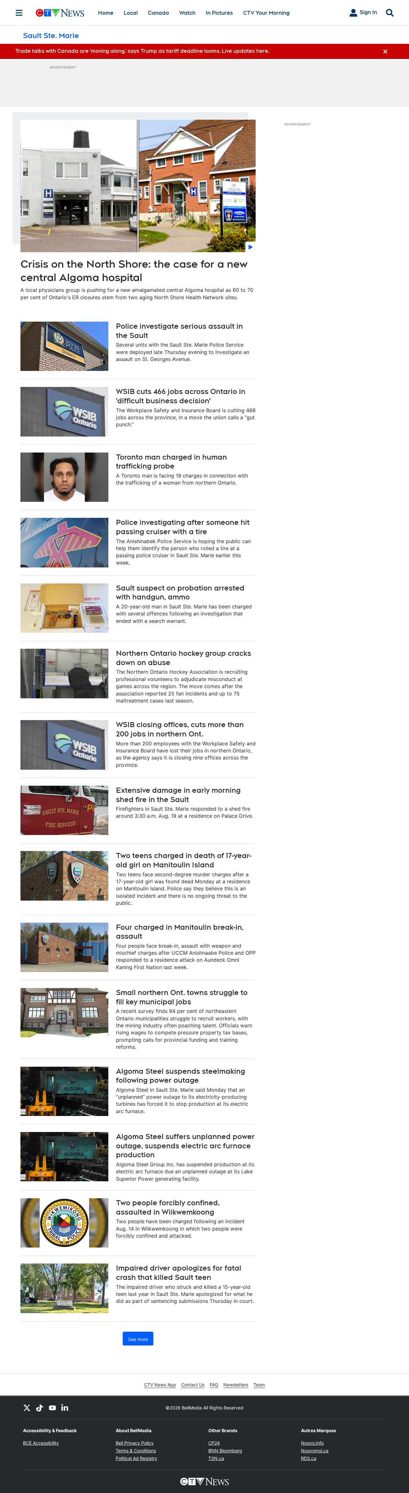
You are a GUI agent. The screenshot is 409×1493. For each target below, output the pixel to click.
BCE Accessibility (41, 1443)
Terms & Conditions (136, 1450)
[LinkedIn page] (65, 1407)
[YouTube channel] (52, 1407)
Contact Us (192, 1384)
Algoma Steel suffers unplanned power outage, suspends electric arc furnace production (185, 1145)
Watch (187, 13)
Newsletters (235, 1384)
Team (259, 1384)
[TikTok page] (39, 1407)
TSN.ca (216, 1458)
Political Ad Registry (136, 1458)
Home (105, 13)
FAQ (214, 1384)
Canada (158, 13)
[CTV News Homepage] (60, 13)
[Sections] (19, 12)
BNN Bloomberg (225, 1450)
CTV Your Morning (266, 13)
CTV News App (160, 1384)
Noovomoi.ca (314, 1450)
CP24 (214, 1443)
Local (131, 13)
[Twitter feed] (27, 1407)
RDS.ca (308, 1458)
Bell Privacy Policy (135, 1443)
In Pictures (219, 13)
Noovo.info (312, 1443)
